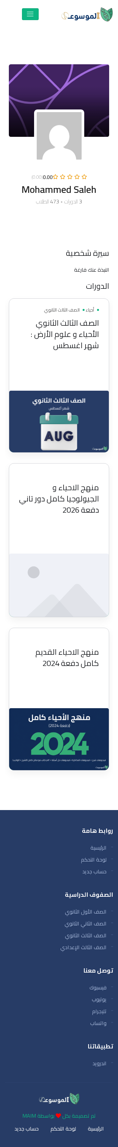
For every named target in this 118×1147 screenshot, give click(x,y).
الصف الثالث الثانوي (62, 310)
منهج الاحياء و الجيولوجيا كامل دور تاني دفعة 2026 (59, 498)
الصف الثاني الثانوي (86, 923)
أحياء (89, 310)
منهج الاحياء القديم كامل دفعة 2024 (67, 658)
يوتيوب (99, 999)
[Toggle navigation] (30, 14)
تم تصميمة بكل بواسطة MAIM (59, 1116)
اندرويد (99, 1063)
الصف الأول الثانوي (86, 912)
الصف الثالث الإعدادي (83, 947)
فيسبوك (98, 987)
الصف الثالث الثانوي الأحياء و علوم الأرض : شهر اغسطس (64, 334)
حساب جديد (94, 871)
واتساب (98, 1023)
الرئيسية (98, 848)
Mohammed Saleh (64, 369)
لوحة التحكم (94, 859)
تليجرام (99, 1011)
